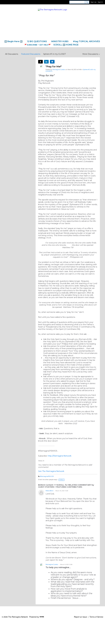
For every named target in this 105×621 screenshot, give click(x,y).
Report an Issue (80, 616)
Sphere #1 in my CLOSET (54, 54)
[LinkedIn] (46, 61)
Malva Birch (49, 491)
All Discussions (11, 54)
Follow (61, 480)
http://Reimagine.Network (59, 456)
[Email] (52, 61)
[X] (40, 61)
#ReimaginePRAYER (47, 476)
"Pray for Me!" (54, 66)
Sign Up (93, 2)
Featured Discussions (30, 54)
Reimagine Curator (58, 69)
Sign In (100, 2)
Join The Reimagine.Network (51, 471)
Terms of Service (96, 616)
